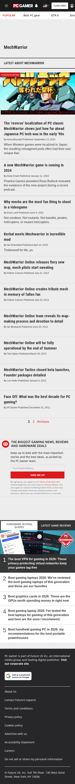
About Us (10, 691)
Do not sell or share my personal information (33, 759)
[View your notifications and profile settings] (36, 6)
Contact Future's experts (20, 700)
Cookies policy (14, 725)
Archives (43, 421)
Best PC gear (31, 15)
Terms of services (47, 481)
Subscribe (60, 5)
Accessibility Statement (19, 742)
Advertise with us (16, 734)
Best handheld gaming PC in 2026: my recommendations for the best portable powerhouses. (36, 633)
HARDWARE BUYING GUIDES (19, 525)
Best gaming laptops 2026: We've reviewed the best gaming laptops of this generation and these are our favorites (39, 582)
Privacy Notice (51, 484)
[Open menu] (6, 5)
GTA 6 (55, 15)
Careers (10, 750)
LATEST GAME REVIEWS (56, 525)
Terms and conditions (19, 708)
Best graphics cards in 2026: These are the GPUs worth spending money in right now (39, 598)
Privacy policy (13, 717)
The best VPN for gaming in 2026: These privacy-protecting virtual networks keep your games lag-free (37, 563)
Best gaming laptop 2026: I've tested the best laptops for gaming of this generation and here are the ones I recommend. (38, 615)
